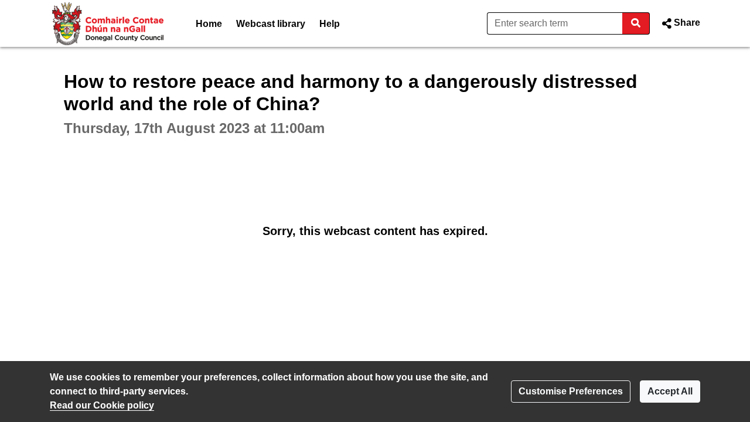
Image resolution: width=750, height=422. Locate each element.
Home (209, 24)
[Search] (636, 23)
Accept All (670, 391)
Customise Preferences (571, 391)
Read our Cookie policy (102, 405)
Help (329, 24)
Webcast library (270, 24)
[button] (679, 23)
